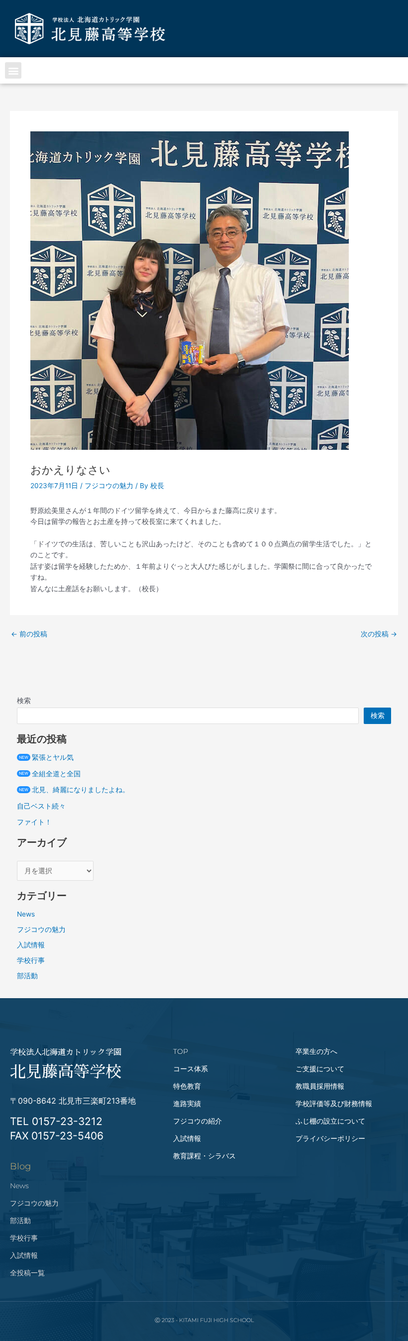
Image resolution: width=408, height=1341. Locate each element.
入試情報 (31, 945)
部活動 (27, 976)
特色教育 (187, 1086)
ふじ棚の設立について (330, 1121)
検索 (24, 701)
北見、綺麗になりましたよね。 (74, 790)
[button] (13, 70)
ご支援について (320, 1068)
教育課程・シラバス (204, 1155)
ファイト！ (34, 822)
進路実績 (187, 1103)
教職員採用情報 (320, 1086)
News (26, 914)
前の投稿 (29, 634)
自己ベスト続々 (41, 806)
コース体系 (190, 1068)
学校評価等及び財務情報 (334, 1103)
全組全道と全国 (50, 774)
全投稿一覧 (27, 1272)
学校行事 (31, 960)
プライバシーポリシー (330, 1138)
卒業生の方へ (316, 1051)
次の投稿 (379, 634)
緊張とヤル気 (46, 757)
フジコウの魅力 (109, 486)
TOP (180, 1051)
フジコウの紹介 (197, 1121)
